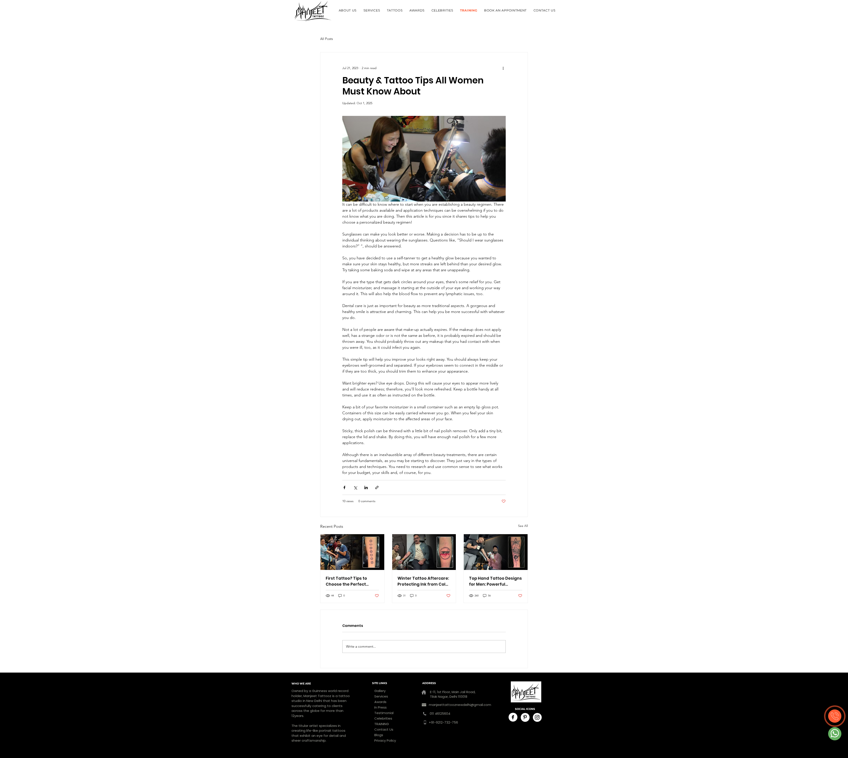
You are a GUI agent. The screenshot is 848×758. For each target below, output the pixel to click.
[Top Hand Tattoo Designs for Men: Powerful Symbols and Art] (496, 552)
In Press (380, 707)
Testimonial (384, 713)
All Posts (326, 39)
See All (523, 526)
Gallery (380, 690)
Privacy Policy (385, 740)
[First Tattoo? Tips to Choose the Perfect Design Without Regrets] (352, 552)
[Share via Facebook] (344, 487)
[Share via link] (377, 487)
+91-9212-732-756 (443, 722)
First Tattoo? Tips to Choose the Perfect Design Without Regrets (350, 581)
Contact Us (383, 729)
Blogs (378, 735)
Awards (380, 702)
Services (381, 696)
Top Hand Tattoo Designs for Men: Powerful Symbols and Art (495, 581)
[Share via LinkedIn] (366, 487)
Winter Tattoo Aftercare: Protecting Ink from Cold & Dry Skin (423, 581)
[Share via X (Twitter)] (355, 487)
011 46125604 (439, 713)
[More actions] (503, 68)
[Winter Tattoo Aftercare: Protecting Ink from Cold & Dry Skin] (424, 552)
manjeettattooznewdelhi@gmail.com (460, 704)
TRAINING (381, 724)
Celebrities (383, 718)
